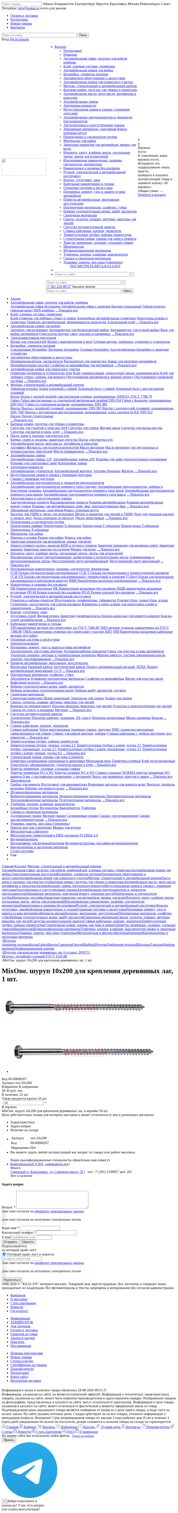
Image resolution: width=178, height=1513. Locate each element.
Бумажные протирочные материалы (57, 678)
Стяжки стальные (108, 772)
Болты (15, 396)
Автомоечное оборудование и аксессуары (94, 78)
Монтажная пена (98, 761)
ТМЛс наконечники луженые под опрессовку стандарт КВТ (67, 631)
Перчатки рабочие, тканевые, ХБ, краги (61, 718)
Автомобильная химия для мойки (88, 70)
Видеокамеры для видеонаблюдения (37, 843)
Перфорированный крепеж (34, 948)
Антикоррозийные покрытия (84, 651)
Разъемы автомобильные (107, 502)
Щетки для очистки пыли (144, 678)
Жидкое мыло (110, 428)
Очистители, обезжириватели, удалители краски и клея (51, 765)
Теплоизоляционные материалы (34, 800)
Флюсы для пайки (77, 537)
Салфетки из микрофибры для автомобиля (81, 365)
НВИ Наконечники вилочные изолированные (103, 580)
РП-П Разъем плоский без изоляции (108, 592)
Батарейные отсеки (24, 808)
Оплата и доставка (24, 1330)
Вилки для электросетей (28, 341)
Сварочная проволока (26, 698)
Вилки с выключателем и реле (69, 341)
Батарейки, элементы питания (85, 74)
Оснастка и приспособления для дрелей (142, 706)
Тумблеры (88, 808)
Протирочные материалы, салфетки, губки (95, 207)
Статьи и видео (21, 1361)
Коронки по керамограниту (30, 706)
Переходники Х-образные (29, 530)
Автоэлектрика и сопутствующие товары (94, 125)
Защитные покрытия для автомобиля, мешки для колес (51, 541)
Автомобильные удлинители (31, 471)
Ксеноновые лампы (72, 463)
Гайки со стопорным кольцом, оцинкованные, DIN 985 (66, 404)
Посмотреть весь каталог (95, 266)
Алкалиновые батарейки (28, 349)
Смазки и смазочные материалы (87, 258)
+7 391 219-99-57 (58, 286)
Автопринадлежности (79, 105)
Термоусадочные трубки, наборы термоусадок (97, 235)
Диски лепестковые (89, 518)
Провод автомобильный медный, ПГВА (116, 667)
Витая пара (18, 667)
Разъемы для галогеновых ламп (33, 463)
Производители (22, 1369)
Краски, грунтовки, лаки (81, 180)
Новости (16, 1307)
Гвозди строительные (37, 416)
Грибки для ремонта (25, 784)
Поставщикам (20, 1346)
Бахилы (157, 718)
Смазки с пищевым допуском (32, 479)
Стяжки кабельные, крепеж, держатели (92, 231)
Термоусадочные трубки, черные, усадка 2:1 (43, 745)
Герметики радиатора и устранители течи (41, 373)
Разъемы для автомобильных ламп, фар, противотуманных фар (78, 506)
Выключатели (69, 808)
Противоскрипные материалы (128, 796)
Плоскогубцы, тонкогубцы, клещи (142, 600)
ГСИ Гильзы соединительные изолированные (44, 573)
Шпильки (143, 944)
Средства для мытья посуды (141, 428)
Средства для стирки (83, 428)
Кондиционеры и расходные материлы (39, 847)
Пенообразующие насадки (29, 365)
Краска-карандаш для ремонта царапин (131, 616)
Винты (15, 408)
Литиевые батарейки (63, 349)
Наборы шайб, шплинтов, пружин (100, 690)
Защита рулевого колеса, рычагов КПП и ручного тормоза (53, 545)
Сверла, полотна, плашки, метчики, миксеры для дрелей (52, 702)
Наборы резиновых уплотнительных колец (42, 690)
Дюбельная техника (121, 944)
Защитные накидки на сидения (47, 549)
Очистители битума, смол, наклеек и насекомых (75, 334)
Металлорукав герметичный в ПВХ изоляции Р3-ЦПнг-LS (54, 835)
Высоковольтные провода (69, 502)
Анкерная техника (24, 388)
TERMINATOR (21, 1322)
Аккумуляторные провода (29, 502)
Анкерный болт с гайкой (96, 388)
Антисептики (20, 718)
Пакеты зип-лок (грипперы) (31, 827)
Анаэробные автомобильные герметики (106, 318)
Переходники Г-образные (101, 526)
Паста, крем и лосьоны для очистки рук (39, 436)
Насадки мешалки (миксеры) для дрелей (82, 706)
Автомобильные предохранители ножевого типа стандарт (53, 486)
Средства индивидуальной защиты (89, 227)
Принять (8, 1440)
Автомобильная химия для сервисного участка (98, 82)
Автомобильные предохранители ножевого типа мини (83, 490)
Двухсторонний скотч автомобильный (79, 561)
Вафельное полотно (25, 682)
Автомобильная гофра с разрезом (85, 306)
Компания (17, 1295)
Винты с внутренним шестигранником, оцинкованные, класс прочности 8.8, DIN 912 (89, 412)
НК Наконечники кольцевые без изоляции (84, 588)
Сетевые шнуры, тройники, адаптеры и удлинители (131, 341)
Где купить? (19, 1311)
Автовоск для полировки (29, 330)
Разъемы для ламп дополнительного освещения (131, 459)
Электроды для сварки (87, 698)
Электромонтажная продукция (33, 338)
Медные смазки (54, 816)
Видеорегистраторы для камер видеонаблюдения (101, 843)
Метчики (61, 710)
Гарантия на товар (24, 1334)
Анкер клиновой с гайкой (58, 388)
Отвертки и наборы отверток (32, 600)
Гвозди (15, 416)
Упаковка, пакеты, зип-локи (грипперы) (93, 262)
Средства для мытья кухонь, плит (35, 432)
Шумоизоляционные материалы (87, 250)
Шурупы (100, 944)
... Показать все (66, 310)
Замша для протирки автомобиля (131, 361)
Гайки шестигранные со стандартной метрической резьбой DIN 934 (70, 400)
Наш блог (17, 1342)
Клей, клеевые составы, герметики (89, 66)
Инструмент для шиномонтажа (64, 784)
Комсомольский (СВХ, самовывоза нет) (39, 1164)
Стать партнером (23, 1303)
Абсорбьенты (20, 678)
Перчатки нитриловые (108, 718)
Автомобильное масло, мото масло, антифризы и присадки (54, 443)
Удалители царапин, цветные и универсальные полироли (53, 655)
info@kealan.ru (28, 8)
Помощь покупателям (26, 1353)
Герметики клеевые (126, 761)
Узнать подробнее (83, 1435)
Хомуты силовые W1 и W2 (74, 772)
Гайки (15, 400)
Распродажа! (72, 50)
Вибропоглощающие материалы (34, 796)
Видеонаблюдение (24, 839)
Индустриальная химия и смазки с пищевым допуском (51, 475)
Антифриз (18, 447)
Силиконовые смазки (82, 816)
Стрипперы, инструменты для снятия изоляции (45, 604)
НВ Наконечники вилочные (31, 588)
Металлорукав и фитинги (29, 831)
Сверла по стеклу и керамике (32, 710)
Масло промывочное (68, 451)
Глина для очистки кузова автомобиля (135, 651)
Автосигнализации (24, 643)
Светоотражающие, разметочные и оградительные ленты (86, 557)
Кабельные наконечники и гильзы (88, 184)
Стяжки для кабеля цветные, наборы (79, 733)
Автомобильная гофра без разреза (35, 306)
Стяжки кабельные (24, 729)
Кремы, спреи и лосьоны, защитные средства (43, 439)
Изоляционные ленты (26, 557)
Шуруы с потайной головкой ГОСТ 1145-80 (34, 956)
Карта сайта (19, 1376)
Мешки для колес (83, 549)
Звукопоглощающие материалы (82, 796)
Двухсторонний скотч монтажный (134, 561)
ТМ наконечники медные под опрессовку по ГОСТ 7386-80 (54, 627)
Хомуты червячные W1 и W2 (32, 772)
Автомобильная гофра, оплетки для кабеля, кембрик (49, 302)
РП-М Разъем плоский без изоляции (54, 592)
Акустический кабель (69, 667)
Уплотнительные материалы (80, 800)
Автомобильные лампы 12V (31, 459)
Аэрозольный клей (121, 322)
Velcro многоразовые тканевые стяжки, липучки (75, 729)
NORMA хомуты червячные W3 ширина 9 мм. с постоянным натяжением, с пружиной (90, 774)
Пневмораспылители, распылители (36, 361)
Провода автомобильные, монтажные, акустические (49, 663)
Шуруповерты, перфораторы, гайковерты (85, 600)
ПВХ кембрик (43, 310)
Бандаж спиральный (126, 306)
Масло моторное (92, 447)
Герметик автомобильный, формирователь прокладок (66, 322)
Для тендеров (20, 1326)
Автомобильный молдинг (73, 471)
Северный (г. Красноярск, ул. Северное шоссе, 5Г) (47, 1172)
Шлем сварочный (57, 698)
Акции (15, 298)
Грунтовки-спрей (23, 616)
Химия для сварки (118, 698)
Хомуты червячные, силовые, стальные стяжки (98, 242)
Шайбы (88, 944)
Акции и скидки (22, 1338)
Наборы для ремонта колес (44, 788)
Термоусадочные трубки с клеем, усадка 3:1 (109, 745)
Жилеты (127, 471)
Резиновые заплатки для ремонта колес (117, 784)
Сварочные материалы (80, 215)
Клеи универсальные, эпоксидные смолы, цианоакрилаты (116, 373)
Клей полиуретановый (158, 761)
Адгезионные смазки (26, 816)
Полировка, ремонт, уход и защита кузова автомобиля (50, 647)
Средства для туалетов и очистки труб (39, 428)
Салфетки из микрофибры (104, 678)
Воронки (113, 471)
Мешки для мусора (67, 827)
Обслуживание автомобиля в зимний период (99, 377)
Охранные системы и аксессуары (88, 188)
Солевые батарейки (94, 349)
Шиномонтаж (73, 246)
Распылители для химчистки (85, 361)
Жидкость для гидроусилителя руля (52, 447)
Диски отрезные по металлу (53, 518)
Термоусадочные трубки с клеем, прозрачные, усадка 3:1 (99, 749)
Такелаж (156, 944)
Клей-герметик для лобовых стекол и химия (43, 318)
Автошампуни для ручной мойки (135, 330)
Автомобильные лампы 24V (74, 459)
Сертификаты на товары (28, 1365)
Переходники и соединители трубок (90, 137)
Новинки (70, 54)
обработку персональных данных (59, 1211)
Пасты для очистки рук (95, 439)
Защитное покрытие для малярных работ (128, 545)
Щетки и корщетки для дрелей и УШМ (104, 514)
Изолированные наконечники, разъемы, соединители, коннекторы (93, 162)
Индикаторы (49, 808)
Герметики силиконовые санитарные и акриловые (47, 761)
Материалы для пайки (79, 141)
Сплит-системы (22, 851)
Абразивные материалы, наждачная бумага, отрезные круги (54, 510)
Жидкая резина (48, 616)
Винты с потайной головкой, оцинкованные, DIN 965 (61, 408)
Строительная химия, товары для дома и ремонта (99, 239)
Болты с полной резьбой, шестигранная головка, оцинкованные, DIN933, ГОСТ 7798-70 (86, 396)
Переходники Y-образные (62, 526)
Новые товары (21, 1357)
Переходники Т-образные (140, 526)
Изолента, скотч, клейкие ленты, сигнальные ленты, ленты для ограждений (96, 154)
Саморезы (65, 944)
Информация (20, 1318)
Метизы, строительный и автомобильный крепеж (100, 86)
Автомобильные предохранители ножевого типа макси (85, 494)
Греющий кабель (40, 667)
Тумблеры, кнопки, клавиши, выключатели (95, 254)
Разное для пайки (51, 537)
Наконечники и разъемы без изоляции (91, 168)
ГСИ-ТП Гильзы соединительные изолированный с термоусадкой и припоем (67, 577)
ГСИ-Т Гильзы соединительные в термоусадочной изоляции (124, 573)
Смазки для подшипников (118, 816)
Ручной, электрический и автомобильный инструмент (50, 596)
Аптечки (99, 471)
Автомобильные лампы (80, 101)
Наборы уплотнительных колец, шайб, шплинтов (100, 211)
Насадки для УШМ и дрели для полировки (42, 514)
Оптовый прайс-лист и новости (30, 1254)
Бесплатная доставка (25, 1380)
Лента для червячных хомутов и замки (120, 776)
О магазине (18, 1299)
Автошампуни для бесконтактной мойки (79, 330)
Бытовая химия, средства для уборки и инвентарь (100, 90)
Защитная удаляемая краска (80, 616)
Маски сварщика (138, 718)
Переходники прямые (26, 526)
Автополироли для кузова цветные (36, 651)
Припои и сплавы (23, 537)
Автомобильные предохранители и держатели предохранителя (57, 483)
